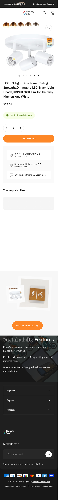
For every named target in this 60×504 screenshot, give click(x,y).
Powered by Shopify (41, 481)
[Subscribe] (48, 454)
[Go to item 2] (23, 76)
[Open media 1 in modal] (48, 28)
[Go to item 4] (31, 76)
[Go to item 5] (34, 76)
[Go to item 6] (38, 76)
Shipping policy (47, 486)
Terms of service (34, 486)
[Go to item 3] (27, 76)
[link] (27, 325)
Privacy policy (21, 486)
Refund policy (9, 486)
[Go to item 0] (19, 76)
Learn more (41, 175)
